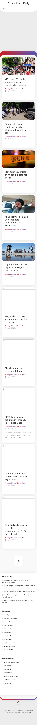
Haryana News (8, 625)
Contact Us (7, 683)
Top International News (11, 643)
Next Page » (18, 561)
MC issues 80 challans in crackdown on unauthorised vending (16, 82)
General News (21, 89)
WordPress (17, 712)
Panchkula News (9, 636)
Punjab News (8, 639)
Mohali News (8, 632)
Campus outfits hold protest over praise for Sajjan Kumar (16, 476)
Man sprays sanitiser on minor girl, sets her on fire (16, 175)
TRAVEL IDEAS (8, 650)
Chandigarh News (10, 89)
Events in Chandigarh (10, 618)
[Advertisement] (18, 32)
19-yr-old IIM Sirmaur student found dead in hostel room (16, 319)
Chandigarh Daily (18, 3)
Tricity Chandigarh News (11, 662)
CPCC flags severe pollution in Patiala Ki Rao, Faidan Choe (15, 420)
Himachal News (8, 629)
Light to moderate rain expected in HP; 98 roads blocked (16, 267)
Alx (30, 712)
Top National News (9, 646)
